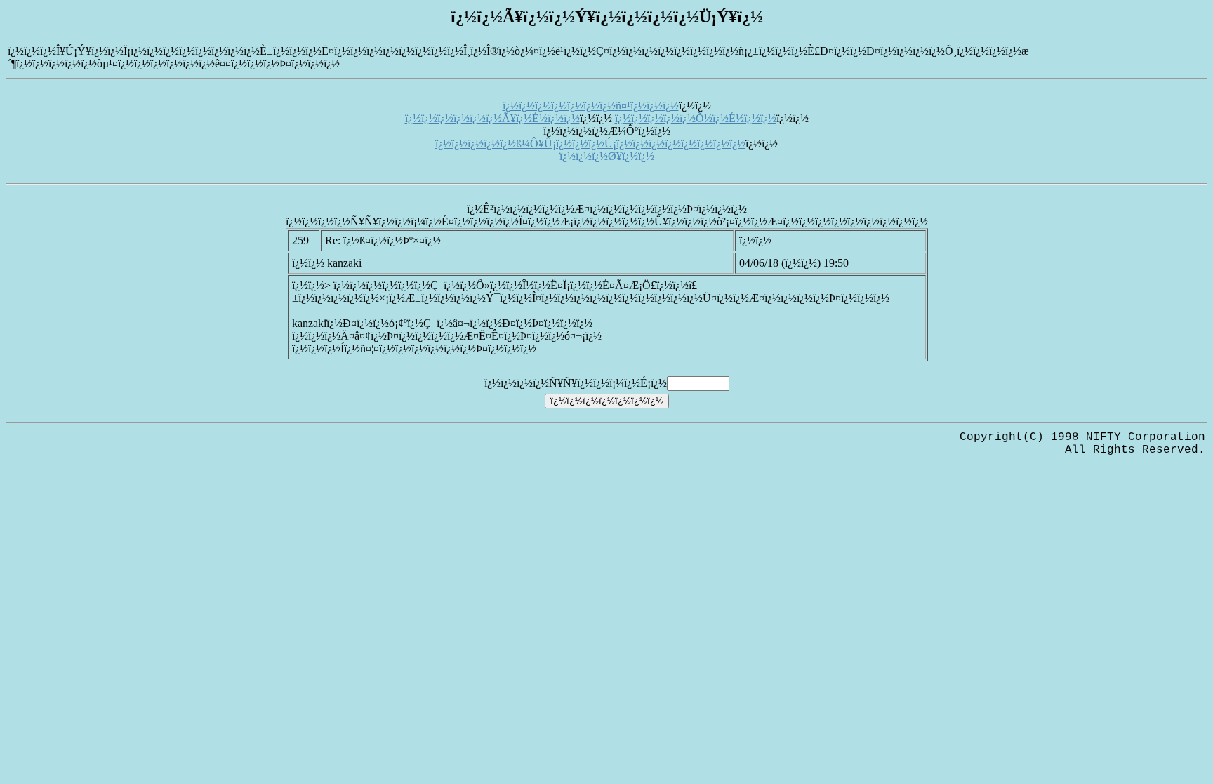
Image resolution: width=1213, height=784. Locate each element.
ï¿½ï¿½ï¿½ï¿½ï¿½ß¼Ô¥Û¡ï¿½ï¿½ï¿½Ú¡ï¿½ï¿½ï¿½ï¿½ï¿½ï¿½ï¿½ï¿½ (590, 144)
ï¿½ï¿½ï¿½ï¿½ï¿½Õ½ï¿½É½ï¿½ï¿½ (695, 118)
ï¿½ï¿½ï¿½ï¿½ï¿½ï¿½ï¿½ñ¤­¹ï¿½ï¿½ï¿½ (591, 106)
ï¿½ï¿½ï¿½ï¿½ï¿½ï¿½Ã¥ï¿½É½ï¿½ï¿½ (492, 118)
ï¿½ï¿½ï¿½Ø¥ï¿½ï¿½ (606, 156)
